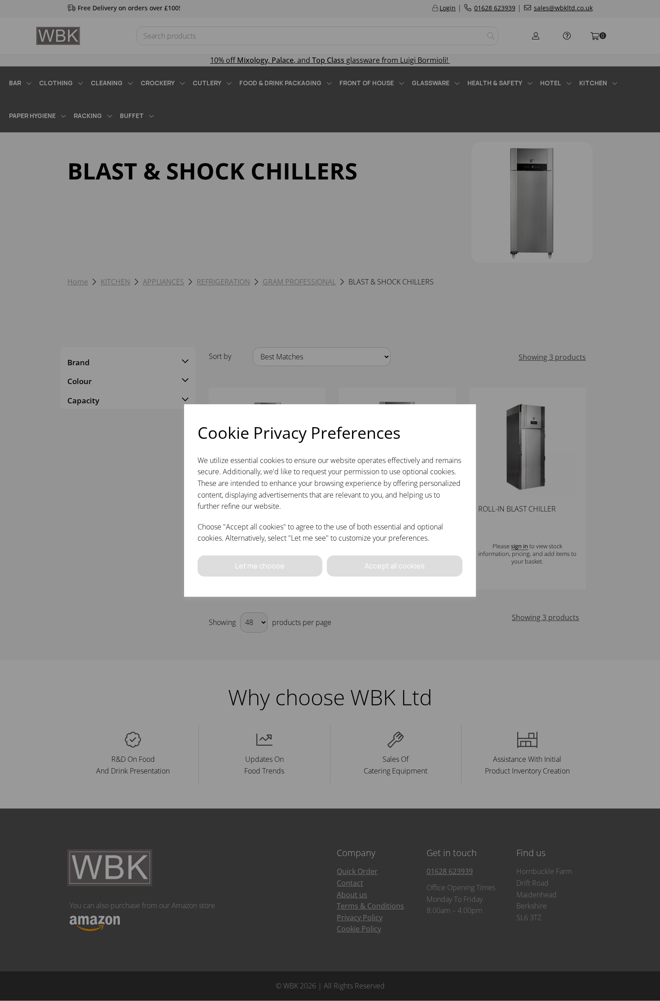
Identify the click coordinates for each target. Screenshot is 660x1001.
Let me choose (260, 566)
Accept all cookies (395, 566)
